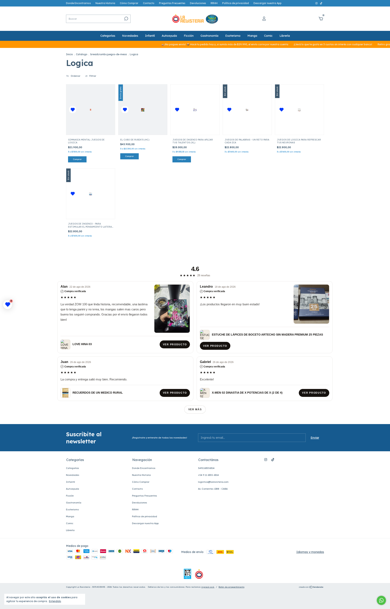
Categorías (107, 36)
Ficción (189, 36)
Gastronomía (209, 36)
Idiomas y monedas (310, 552)
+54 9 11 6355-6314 (208, 475)
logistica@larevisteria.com (213, 482)
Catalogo (81, 54)
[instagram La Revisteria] (316, 3)
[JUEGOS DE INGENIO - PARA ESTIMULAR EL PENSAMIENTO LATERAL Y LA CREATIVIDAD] (90, 194)
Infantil (150, 36)
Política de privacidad (235, 3)
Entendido (55, 601)
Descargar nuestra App (268, 3)
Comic (268, 36)
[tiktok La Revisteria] (321, 3)
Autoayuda (169, 36)
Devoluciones (198, 3)
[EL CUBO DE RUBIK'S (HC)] (142, 109)
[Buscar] (126, 19)
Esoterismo (232, 36)
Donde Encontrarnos (78, 3)
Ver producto (175, 344)
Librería (285, 36)
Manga (252, 36)
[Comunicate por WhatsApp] (381, 600)
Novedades (130, 36)
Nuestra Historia (105, 3)
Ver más (195, 409)
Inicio (69, 54)
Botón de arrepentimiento (231, 587)
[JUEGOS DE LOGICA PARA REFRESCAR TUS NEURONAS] (299, 109)
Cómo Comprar (129, 3)
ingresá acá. (207, 587)
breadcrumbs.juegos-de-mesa (108, 54)
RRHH (214, 3)
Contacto (148, 3)
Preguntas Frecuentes (172, 3)
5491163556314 (206, 468)
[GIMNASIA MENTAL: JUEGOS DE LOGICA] (90, 109)
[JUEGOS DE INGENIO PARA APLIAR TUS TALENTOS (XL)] (195, 109)
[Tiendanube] (311, 587)
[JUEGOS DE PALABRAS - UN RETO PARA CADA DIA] (247, 109)
